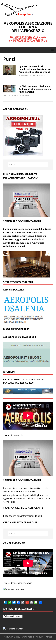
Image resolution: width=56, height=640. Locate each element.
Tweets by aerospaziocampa (17, 582)
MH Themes (46, 637)
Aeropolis (43, 75)
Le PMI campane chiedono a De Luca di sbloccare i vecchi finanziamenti (35, 89)
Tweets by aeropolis (13, 435)
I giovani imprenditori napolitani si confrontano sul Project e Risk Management (35, 69)
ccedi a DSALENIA (14, 289)
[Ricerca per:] (28, 164)
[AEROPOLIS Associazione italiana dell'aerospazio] (18, 15)
